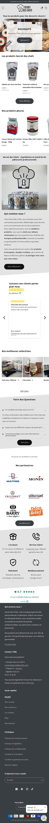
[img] (25, 290)
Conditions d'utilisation (14, 754)
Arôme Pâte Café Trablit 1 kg (33, 140)
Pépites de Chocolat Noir (11, 84)
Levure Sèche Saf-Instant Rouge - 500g (12, 140)
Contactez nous (32, 549)
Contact (19, 668)
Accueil (8, 697)
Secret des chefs (19, 820)
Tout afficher (24, 101)
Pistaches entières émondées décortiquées (32, 86)
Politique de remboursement (16, 738)
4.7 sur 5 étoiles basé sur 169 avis (24, 597)
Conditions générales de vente (16, 759)
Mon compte (9, 702)
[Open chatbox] (43, 818)
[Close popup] (45, 807)
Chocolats (27, 380)
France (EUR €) (23, 807)
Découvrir (24, 40)
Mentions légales (11, 765)
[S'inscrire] (41, 780)
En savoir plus (10, 644)
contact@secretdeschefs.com (16, 665)
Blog (6, 718)
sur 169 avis (13, 293)
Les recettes (9, 713)
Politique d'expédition (13, 744)
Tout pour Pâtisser (9, 380)
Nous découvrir (14, 266)
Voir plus (24, 391)
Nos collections (11, 707)
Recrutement (10, 723)
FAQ (32, 683)
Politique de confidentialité (15, 749)
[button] (3, 8)
